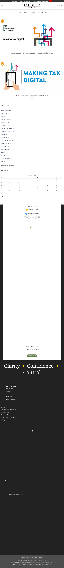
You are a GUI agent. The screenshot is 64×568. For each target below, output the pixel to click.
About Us (8, 401)
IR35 (2, 125)
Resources (9, 396)
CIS (2, 116)
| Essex (40, 560)
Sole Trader (4, 143)
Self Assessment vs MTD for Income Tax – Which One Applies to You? (32, 53)
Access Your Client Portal (15, 494)
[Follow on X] (33, 217)
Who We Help (9, 389)
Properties (4, 137)
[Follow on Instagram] (55, 6)
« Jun (2, 197)
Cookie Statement (5, 412)
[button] (2, 6)
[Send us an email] (57, 6)
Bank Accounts (5, 110)
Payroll (3, 134)
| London (30, 560)
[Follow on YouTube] (61, 6)
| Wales (45, 560)
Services (8, 391)
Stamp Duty (4, 146)
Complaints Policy (5, 415)
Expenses (4, 122)
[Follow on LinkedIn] (59, 6)
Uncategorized (5, 158)
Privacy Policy (4, 420)
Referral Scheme (10, 399)
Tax (2, 155)
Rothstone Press (22, 560)
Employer (4, 119)
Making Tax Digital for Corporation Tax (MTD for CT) (32, 96)
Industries (9, 394)
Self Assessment (6, 140)
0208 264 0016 (33, 210)
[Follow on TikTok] (30, 217)
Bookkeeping (5, 113)
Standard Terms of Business (8, 409)
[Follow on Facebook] (25, 217)
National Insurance (7, 131)
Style (2, 152)
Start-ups (4, 149)
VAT (2, 161)
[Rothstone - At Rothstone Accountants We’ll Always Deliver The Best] (32, 6)
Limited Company (6, 128)
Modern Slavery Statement (8, 417)
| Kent (35, 560)
